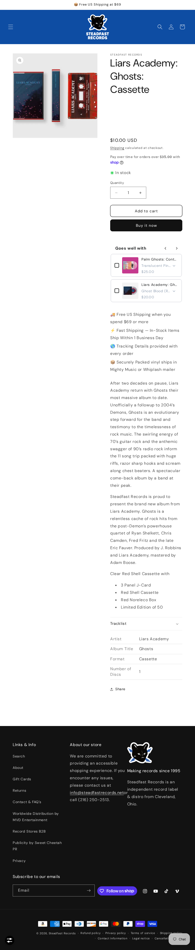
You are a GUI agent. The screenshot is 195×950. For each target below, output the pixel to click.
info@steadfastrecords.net (97, 792)
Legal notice (141, 938)
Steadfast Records (62, 933)
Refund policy (90, 933)
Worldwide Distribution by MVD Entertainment (36, 816)
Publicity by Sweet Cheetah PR (37, 845)
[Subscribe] (88, 890)
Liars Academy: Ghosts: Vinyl (159, 284)
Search (19, 756)
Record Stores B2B (29, 831)
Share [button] (120, 689)
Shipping (117, 148)
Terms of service (143, 933)
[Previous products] (165, 248)
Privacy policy (115, 933)
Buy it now (146, 225)
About (18, 767)
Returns (19, 790)
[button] (10, 26)
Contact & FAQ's (27, 802)
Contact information (112, 938)
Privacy (19, 860)
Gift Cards (22, 779)
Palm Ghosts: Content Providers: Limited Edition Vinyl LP (159, 259)
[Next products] (176, 248)
